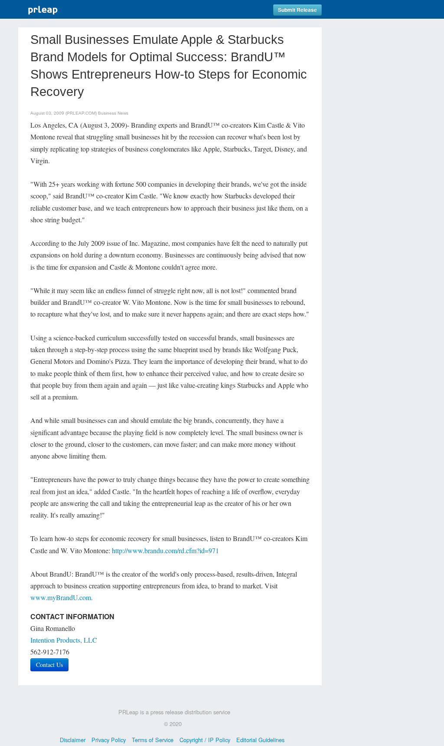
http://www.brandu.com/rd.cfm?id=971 (165, 550)
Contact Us (49, 664)
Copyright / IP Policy (205, 740)
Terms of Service (152, 740)
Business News (113, 113)
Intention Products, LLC (63, 639)
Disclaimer (72, 740)
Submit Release (297, 9)
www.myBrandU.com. (61, 597)
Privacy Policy (108, 740)
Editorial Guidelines (260, 740)
